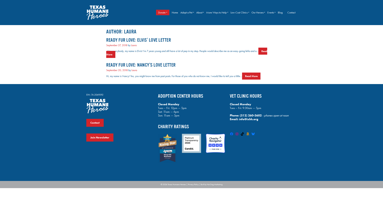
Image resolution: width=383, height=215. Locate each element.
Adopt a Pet (186, 12)
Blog (280, 12)
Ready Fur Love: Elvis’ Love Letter (138, 40)
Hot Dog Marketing (214, 184)
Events (270, 12)
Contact (291, 12)
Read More (251, 76)
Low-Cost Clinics (239, 12)
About (199, 12)
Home (175, 12)
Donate (162, 12)
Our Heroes (257, 12)
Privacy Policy (193, 184)
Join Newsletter (99, 137)
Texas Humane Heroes (177, 184)
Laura (134, 45)
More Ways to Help (216, 12)
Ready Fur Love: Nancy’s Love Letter (141, 65)
